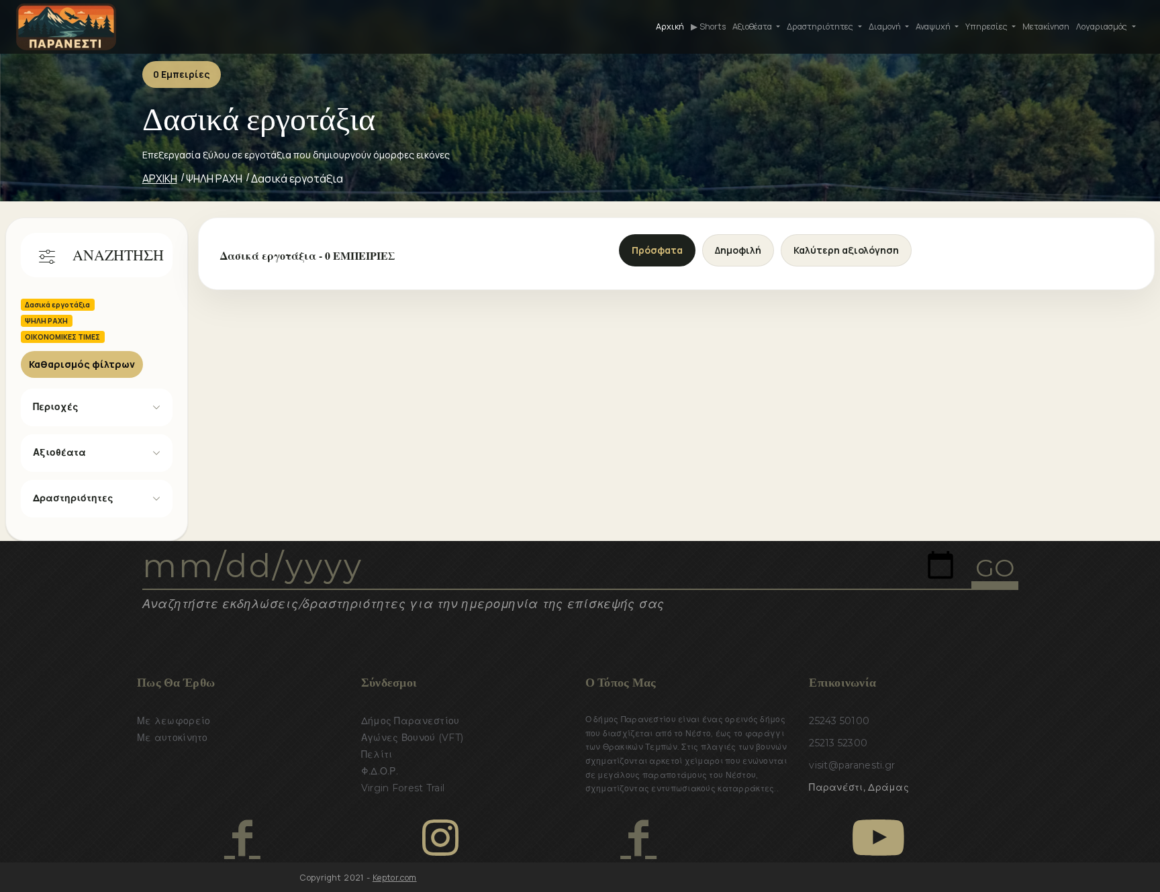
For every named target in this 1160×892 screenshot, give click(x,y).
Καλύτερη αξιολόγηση (846, 250)
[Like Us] (242, 838)
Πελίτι (377, 754)
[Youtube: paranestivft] (878, 838)
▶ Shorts (708, 26)
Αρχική (670, 26)
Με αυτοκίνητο (172, 738)
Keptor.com (395, 877)
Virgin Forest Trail (402, 788)
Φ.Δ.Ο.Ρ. (379, 771)
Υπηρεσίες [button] (987, 26)
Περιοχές (56, 407)
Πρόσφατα (657, 250)
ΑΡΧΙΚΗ (159, 178)
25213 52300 (838, 743)
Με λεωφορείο (173, 721)
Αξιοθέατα (59, 452)
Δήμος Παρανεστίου (410, 721)
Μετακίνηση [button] (1045, 26)
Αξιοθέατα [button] (753, 26)
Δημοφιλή (738, 250)
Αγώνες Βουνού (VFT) (412, 738)
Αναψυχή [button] (934, 26)
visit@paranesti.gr (852, 765)
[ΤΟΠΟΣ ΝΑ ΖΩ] (638, 838)
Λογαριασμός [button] (1102, 26)
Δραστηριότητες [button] (821, 26)
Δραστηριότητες (73, 498)
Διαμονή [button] (886, 26)
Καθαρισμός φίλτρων (82, 364)
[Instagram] (440, 838)
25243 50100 (839, 721)
